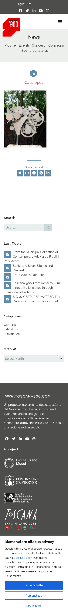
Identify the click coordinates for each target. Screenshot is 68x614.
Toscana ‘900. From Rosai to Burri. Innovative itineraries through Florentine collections (32, 287)
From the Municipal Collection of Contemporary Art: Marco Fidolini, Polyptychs (32, 256)
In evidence (12, 334)
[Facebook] (20, 10)
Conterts (10, 325)
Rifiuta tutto (34, 605)
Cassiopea (34, 82)
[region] (34, 575)
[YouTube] (40, 10)
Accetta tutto (34, 585)
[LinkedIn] (34, 10)
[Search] (48, 227)
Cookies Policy (23, 557)
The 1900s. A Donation (29, 275)
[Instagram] (47, 10)
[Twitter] (27, 10)
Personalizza (34, 595)
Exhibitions (11, 329)
